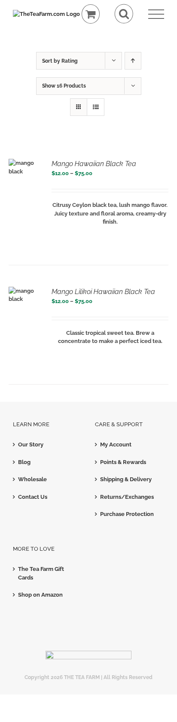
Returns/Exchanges (127, 497)
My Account (115, 444)
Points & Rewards (123, 462)
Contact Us (32, 497)
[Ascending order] (133, 61)
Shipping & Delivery (126, 479)
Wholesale (32, 479)
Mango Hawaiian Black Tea (94, 164)
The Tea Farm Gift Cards (41, 573)
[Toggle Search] (124, 14)
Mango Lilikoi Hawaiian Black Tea (103, 292)
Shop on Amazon (40, 595)
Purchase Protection (127, 514)
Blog (24, 462)
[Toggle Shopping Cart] (91, 14)
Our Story (30, 444)
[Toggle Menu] (156, 14)
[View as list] (95, 107)
